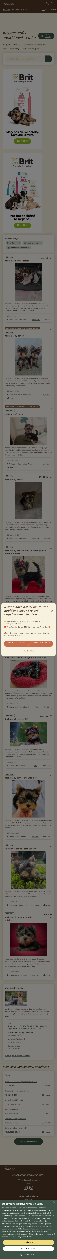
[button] (28, 1254)
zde (18, 635)
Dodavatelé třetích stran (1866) (20, 1221)
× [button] (54, 1203)
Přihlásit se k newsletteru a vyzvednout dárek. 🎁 (28, 643)
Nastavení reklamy (9, 1234)
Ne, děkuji (28, 651)
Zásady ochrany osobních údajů (21, 1237)
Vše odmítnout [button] (28, 1249)
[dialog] (28, 1229)
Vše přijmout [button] (29, 1242)
